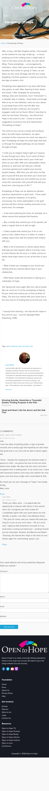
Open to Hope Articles (11, 737)
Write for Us (6, 712)
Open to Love (7, 743)
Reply (2, 494)
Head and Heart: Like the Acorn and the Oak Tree (23, 411)
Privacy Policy (7, 693)
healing (14, 346)
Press (4, 687)
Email (2, 607)
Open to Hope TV (9, 728)
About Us (5, 690)
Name (3, 597)
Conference (6, 746)
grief (8, 346)
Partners (5, 709)
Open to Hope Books (10, 734)
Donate (5, 706)
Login (4, 715)
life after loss (28, 346)
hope (20, 346)
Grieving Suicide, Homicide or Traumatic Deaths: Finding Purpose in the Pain (22, 401)
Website (3, 616)
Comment (4, 571)
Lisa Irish (33, 35)
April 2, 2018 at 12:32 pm (7, 438)
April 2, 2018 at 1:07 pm (9, 500)
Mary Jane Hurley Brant (11, 435)
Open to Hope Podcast (11, 731)
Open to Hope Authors (11, 740)
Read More (8, 389)
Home (3, 43)
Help (4, 696)
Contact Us (6, 718)
